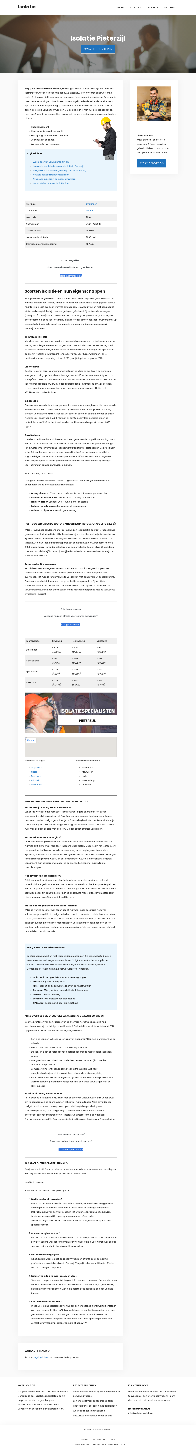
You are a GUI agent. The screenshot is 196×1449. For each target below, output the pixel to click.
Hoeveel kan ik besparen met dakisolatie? (95, 1405)
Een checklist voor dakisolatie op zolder (93, 1400)
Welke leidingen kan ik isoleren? (89, 1410)
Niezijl (34, 771)
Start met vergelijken (71, 275)
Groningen (91, 203)
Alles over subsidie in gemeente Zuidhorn (54, 179)
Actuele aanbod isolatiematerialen (51, 174)
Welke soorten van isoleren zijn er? (51, 161)
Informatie (152, 7)
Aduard (35, 780)
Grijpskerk (36, 767)
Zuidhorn (90, 210)
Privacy (111, 1439)
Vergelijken (169, 7)
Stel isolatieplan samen (71, 1149)
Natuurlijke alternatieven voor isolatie (92, 1415)
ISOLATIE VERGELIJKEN (98, 49)
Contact (85, 1439)
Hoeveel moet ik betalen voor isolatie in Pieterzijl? (59, 166)
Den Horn (36, 776)
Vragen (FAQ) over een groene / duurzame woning (59, 170)
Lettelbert (36, 784)
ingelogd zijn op (42, 1357)
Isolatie (27, 6)
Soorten (134, 7)
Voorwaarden (98, 1439)
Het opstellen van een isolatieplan (51, 183)
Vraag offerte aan (70, 624)
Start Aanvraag (151, 163)
